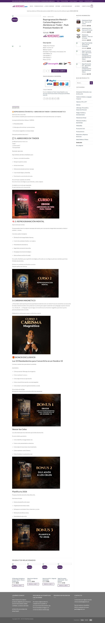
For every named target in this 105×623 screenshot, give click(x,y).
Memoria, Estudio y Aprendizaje (81, 121)
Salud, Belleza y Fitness (82, 139)
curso (66, 92)
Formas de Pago (64, 1)
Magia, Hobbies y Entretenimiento (81, 113)
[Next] (71, 576)
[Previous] (12, 576)
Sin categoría (79, 145)
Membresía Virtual (81, 117)
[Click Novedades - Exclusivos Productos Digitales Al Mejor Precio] (20, 6)
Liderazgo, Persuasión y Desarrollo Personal (82, 108)
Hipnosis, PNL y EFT (81, 102)
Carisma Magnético (60, 92)
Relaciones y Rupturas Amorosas (82, 135)
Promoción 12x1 (80, 128)
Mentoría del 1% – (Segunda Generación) (49, 579)
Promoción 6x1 (80, 131)
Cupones (81, 1)
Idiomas (78, 105)
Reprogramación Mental (64, 93)
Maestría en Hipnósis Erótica (32, 579)
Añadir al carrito (59, 71)
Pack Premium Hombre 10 (53, 93)
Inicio (58, 1)
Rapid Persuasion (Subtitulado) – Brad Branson (62, 580)
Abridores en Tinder (51, 92)
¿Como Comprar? (73, 1)
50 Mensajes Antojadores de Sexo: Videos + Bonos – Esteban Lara (18, 580)
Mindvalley (79, 125)
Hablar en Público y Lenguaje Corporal (83, 98)
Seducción (79, 142)
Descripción (15, 107)
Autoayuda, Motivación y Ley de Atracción (83, 93)
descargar (45, 93)
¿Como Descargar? (89, 1)
